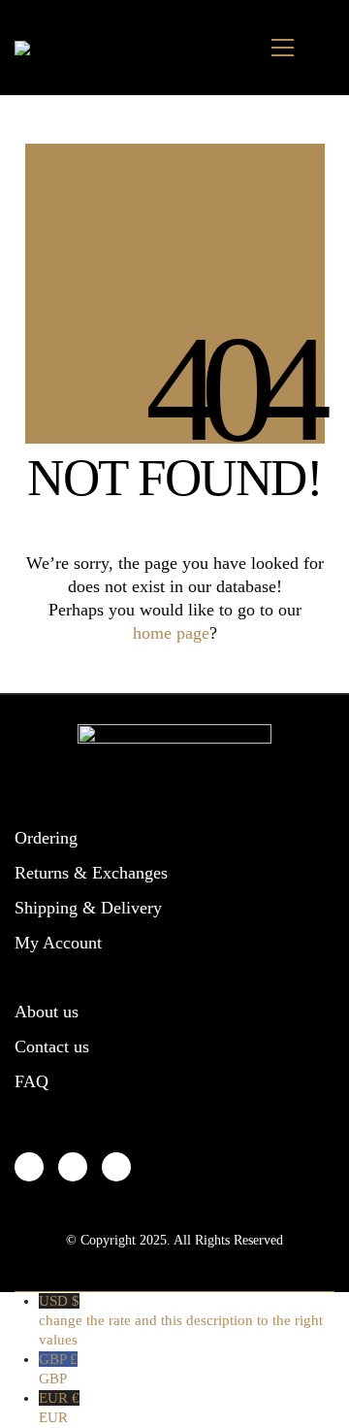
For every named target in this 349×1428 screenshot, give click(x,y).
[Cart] (323, 47)
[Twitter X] (72, 1166)
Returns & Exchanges (91, 872)
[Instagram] (116, 1166)
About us (47, 1011)
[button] (282, 47)
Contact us (52, 1046)
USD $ (181, 1320)
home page (171, 633)
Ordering (46, 837)
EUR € (59, 1407)
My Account (58, 942)
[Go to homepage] (38, 48)
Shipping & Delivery (88, 907)
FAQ (31, 1081)
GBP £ (58, 1368)
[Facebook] (29, 1166)
